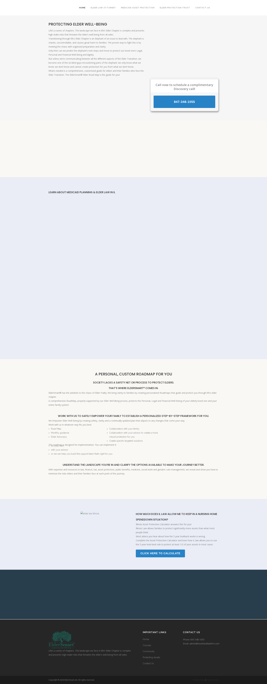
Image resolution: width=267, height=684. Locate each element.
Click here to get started (133, 482)
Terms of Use (212, 680)
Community (149, 651)
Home (146, 639)
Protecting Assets (151, 657)
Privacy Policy (199, 680)
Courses (147, 645)
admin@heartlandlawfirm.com (204, 643)
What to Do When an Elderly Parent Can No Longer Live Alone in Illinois (128, 208)
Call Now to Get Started (133, 163)
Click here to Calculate (160, 553)
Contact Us (148, 663)
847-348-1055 (197, 639)
